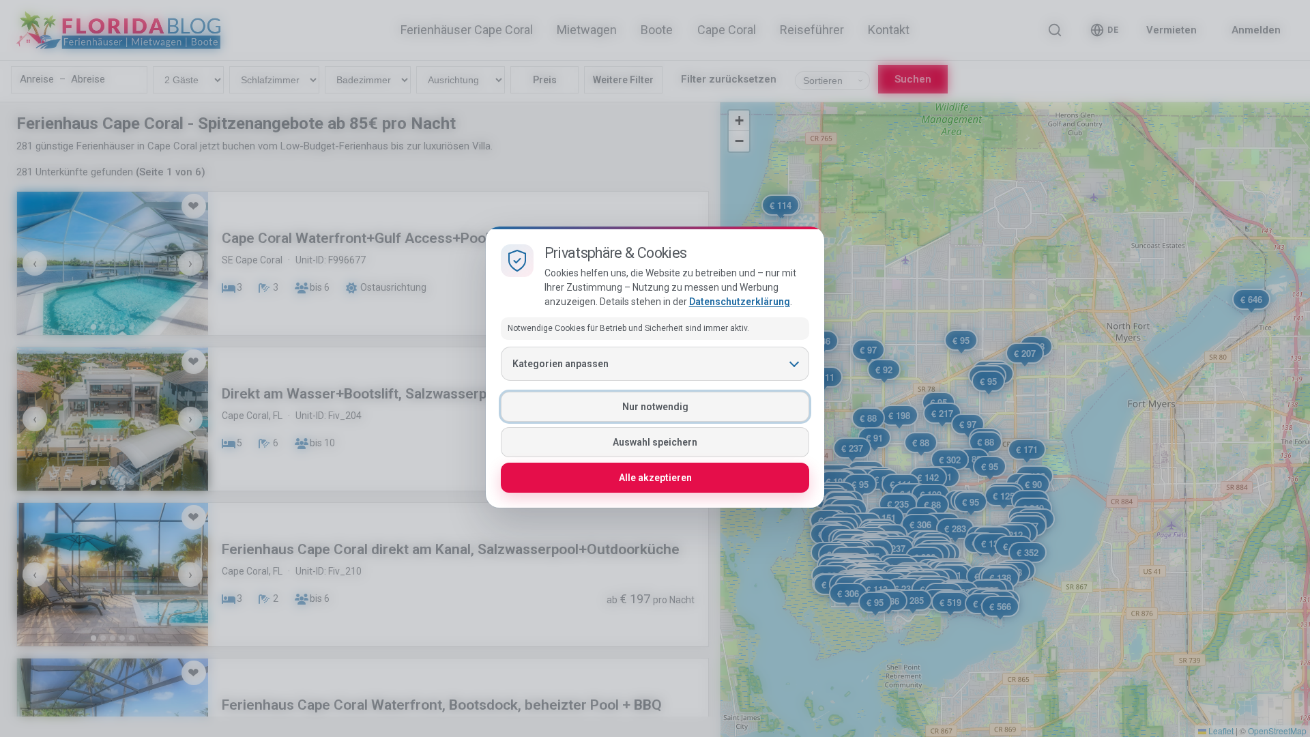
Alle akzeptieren (655, 477)
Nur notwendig (655, 406)
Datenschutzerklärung (739, 301)
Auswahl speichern (655, 442)
